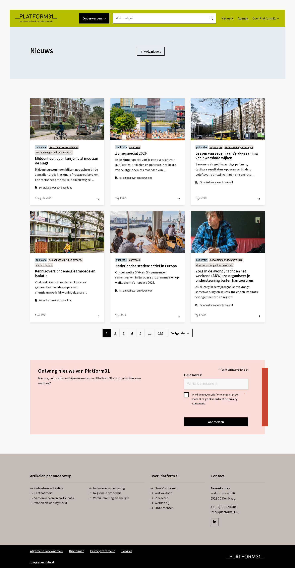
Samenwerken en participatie (54, 498)
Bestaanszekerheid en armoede (65, 260)
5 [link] (140, 333)
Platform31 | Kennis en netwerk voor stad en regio (36, 18)
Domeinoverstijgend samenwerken (214, 265)
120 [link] (160, 333)
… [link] (149, 333)
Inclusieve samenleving (109, 488)
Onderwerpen (92, 18)
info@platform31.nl (225, 512)
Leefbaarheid (43, 493)
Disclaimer (76, 551)
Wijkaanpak (216, 147)
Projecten (161, 498)
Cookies (126, 551)
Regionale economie (107, 493)
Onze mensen (164, 508)
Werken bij (162, 503)
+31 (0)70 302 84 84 (223, 507)
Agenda (243, 18)
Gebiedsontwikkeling (48, 488)
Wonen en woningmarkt (50, 503)
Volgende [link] (178, 333)
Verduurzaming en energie (239, 147)
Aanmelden (216, 422)
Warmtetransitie (44, 265)
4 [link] (132, 333)
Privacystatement (102, 551)
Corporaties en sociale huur (63, 147)
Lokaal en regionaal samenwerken (54, 152)
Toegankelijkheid (42, 562)
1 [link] (107, 333)
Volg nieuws (152, 51)
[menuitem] (227, 18)
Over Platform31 (264, 18)
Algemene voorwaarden (46, 551)
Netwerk (227, 18)
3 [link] (123, 333)
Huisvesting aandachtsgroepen (226, 260)
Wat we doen (163, 493)
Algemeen (134, 147)
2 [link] (115, 333)
